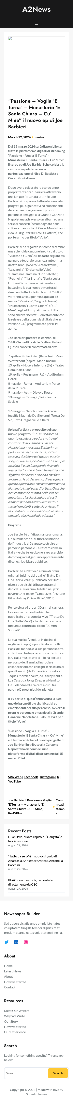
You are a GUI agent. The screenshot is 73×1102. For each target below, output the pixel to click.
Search (58, 1073)
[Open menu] (36, 23)
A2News (36, 9)
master (39, 137)
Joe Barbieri (17, 800)
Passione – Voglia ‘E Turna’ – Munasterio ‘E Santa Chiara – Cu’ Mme (30, 804)
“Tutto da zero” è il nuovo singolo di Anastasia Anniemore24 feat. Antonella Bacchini (35, 860)
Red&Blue (15, 813)
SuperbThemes (36, 1094)
